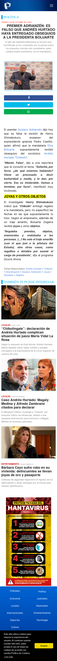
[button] (51, 5)
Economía (15, 598)
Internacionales (15, 613)
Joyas (47, 272)
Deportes (15, 620)
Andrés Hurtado (34, 268)
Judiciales (42, 598)
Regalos (20, 275)
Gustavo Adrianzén (30, 129)
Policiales (15, 591)
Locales (15, 605)
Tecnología (42, 620)
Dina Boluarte (12, 272)
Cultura (15, 627)
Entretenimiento (42, 613)
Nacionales (42, 605)
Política (42, 591)
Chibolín (21, 157)
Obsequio (9, 275)
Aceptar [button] (43, 646)
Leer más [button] (8, 657)
